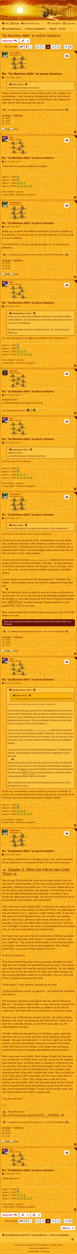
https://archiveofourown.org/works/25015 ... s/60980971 (30, 1115)
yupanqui (13, 371)
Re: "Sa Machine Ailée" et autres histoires (32, 73)
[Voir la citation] (26, 84)
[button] (21, 47)
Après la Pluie (15, 602)
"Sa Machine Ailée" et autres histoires (30, 36)
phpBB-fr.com (43, 1248)
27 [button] (43, 46)
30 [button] (58, 46)
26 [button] (37, 46)
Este (15, 84)
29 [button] (53, 46)
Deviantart (6, 115)
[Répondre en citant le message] (66, 56)
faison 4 (13, 598)
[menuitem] (5, 23)
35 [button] (66, 46)
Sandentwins (15, 53)
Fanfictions (18, 115)
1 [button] (30, 46)
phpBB (30, 1245)
